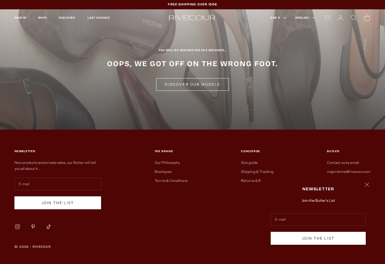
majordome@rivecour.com (349, 171)
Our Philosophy (167, 162)
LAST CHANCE (99, 18)
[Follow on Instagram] (17, 227)
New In (20, 18)
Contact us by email (343, 162)
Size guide (249, 162)
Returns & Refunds (256, 180)
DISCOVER (67, 18)
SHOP (42, 18)
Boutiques (163, 171)
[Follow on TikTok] (49, 227)
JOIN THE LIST (318, 238)
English (302, 18)
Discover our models (192, 84)
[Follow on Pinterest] (33, 227)
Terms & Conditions (171, 180)
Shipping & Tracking (257, 171)
